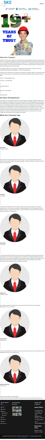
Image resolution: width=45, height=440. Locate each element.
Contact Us (4, 423)
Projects (3, 411)
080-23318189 (11, 9)
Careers (3, 421)
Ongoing (4, 415)
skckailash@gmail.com (36, 9)
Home (3, 407)
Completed (5, 413)
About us (3, 409)
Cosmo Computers (22, 437)
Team (3, 417)
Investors (4, 419)
